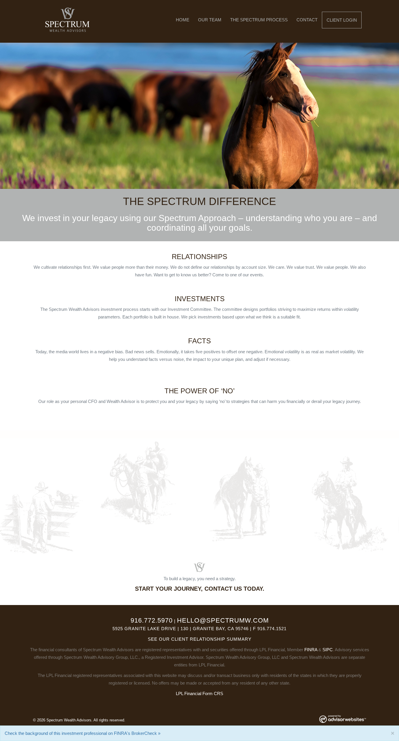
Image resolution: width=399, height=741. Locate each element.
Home (182, 19)
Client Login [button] (342, 20)
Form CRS (212, 693)
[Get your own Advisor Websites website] (342, 719)
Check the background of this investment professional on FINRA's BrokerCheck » (82, 733)
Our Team (209, 19)
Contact (307, 19)
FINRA (310, 649)
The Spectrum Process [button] (259, 19)
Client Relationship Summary (211, 639)
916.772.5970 (152, 620)
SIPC (327, 649)
